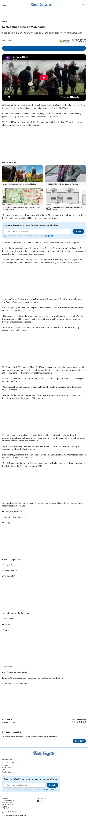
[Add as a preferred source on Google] (64, 41)
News (4, 21)
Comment (79, 741)
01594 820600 (13, 812)
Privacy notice (49, 236)
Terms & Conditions (9, 763)
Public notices (7, 772)
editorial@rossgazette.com (16, 815)
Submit (78, 231)
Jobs (3, 770)
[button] (4, 5)
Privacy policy (7, 767)
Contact (5, 765)
